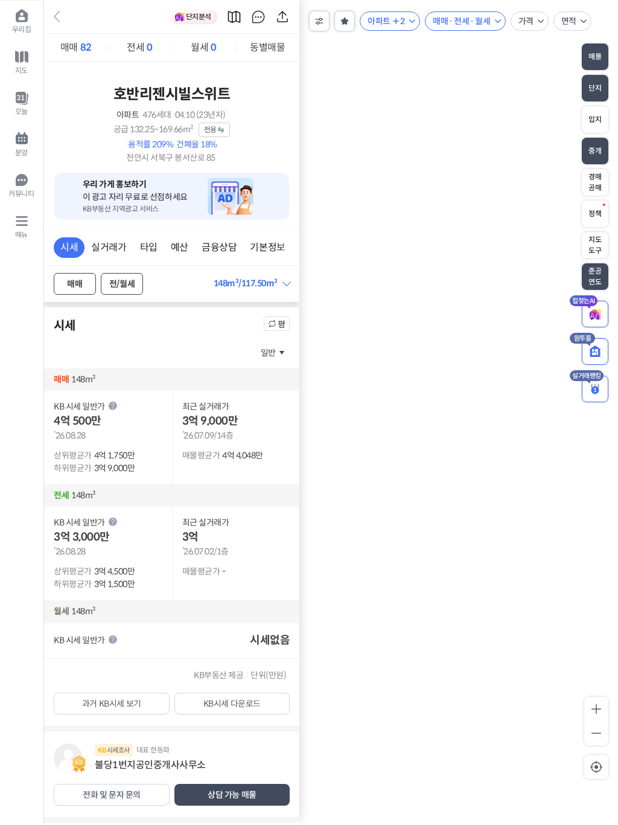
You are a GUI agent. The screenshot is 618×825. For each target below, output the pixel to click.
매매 (76, 47)
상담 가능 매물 (232, 794)
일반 (268, 352)
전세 (139, 47)
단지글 (258, 17)
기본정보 (267, 247)
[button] (252, 283)
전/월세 (122, 283)
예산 (179, 247)
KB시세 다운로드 (232, 703)
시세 (69, 247)
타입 (149, 247)
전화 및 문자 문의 (112, 794)
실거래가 (108, 247)
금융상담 (219, 247)
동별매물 (267, 47)
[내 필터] (344, 21)
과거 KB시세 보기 (111, 703)
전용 (210, 129)
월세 (203, 47)
